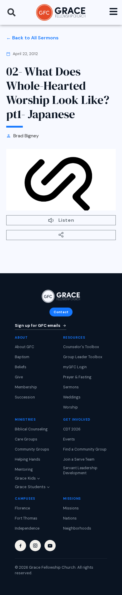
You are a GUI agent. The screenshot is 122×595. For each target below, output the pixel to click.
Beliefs (20, 367)
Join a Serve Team (78, 459)
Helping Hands (27, 459)
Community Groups (32, 449)
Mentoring (24, 469)
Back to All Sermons (35, 38)
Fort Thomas (26, 518)
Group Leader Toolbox (82, 357)
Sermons (71, 387)
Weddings (72, 397)
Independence (27, 528)
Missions (71, 508)
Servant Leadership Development (80, 471)
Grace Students (30, 486)
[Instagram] (35, 545)
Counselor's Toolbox (81, 347)
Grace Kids (25, 478)
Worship (70, 407)
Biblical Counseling (31, 429)
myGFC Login (75, 367)
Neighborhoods (77, 528)
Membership (26, 387)
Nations (70, 518)
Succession (25, 397)
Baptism (22, 357)
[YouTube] (50, 545)
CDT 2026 (72, 429)
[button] (11, 12)
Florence (22, 508)
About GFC (24, 347)
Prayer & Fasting (77, 377)
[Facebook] (20, 545)
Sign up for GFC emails (37, 325)
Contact (61, 312)
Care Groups (26, 439)
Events (69, 439)
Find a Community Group (85, 449)
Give (19, 377)
